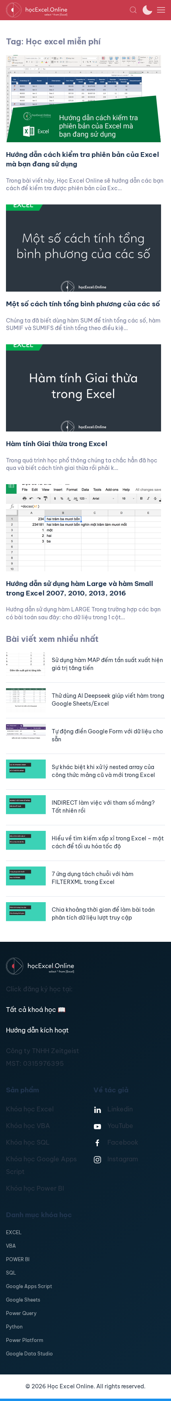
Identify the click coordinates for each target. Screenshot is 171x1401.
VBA (11, 1246)
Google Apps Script (29, 1286)
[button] (133, 10)
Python (14, 1327)
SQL (11, 1273)
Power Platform (24, 1340)
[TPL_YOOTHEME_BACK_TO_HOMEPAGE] (67, 10)
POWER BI (17, 1259)
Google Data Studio (29, 1354)
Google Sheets (23, 1300)
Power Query (21, 1313)
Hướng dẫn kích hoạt (37, 1030)
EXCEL (13, 1232)
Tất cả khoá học (36, 1010)
